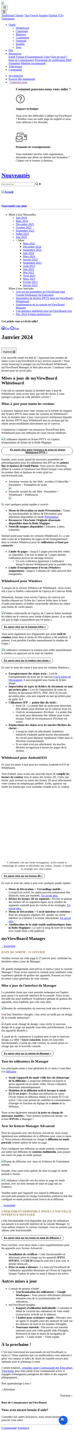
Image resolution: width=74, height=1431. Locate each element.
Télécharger (15, 66)
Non (16, 328)
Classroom (22, 31)
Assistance (23, 1427)
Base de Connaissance (21, 60)
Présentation (51, 516)
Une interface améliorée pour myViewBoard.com (44, 310)
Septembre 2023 (32, 262)
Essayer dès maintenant (22, 78)
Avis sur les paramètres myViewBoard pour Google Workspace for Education (40, 293)
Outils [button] (12, 24)
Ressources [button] (15, 53)
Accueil (8, 191)
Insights (20, 44)
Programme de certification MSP (53, 60)
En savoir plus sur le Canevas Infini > (25, 626)
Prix (11, 50)
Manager (21, 34)
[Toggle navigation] (4, 7)
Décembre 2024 (32, 246)
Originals (21, 40)
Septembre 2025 (25, 230)
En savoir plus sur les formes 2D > (23, 876)
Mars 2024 (29, 256)
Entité (12, 56)
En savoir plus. (49, 895)
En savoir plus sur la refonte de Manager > (27, 1053)
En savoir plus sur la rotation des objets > (27, 660)
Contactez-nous (18, 82)
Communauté (9, 1427)
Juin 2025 (21, 237)
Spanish (43, 15)
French (34, 15)
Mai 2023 (28, 272)
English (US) (55, 15)
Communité (15, 69)
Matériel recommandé (33, 63)
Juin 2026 (21, 217)
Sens (18, 47)
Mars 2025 (29, 243)
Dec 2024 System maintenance (33, 314)
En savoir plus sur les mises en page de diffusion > (32, 1237)
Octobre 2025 (23, 227)
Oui (7, 328)
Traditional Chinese (12, 15)
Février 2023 (30, 282)
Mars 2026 (22, 221)
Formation (14, 63)
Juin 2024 (28, 253)
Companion (22, 37)
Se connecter (16, 75)
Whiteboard (22, 27)
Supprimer (9, 946)
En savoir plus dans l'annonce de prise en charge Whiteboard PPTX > (37, 451)
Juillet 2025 (22, 233)
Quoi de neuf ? (58, 56)
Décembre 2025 (25, 224)
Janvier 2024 (30, 259)
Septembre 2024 (32, 249)
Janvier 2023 (30, 285)
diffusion (11, 1071)
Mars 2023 (29, 278)
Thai (26, 15)
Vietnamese (8, 18)
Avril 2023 (29, 275)
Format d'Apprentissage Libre (33, 56)
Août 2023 (29, 265)
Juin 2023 (28, 269)
